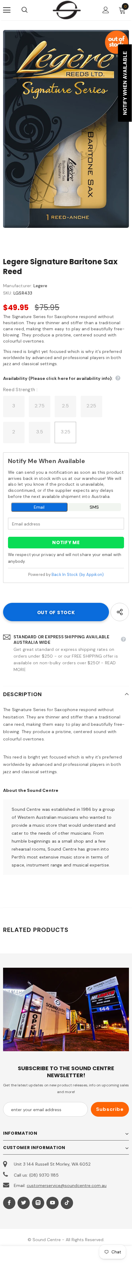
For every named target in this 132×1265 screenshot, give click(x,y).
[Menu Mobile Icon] (6, 10)
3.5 (39, 431)
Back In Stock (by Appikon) (78, 574)
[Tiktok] (67, 1203)
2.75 (40, 405)
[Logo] (66, 9)
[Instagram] (38, 1203)
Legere (40, 285)
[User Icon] (106, 10)
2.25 (91, 405)
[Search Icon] (30, 10)
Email (39, 507)
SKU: (7, 293)
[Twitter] (23, 1203)
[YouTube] (52, 1203)
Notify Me (66, 542)
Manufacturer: (17, 285)
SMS (94, 507)
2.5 (65, 405)
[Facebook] (9, 1203)
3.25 (66, 431)
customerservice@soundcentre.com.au (67, 1185)
